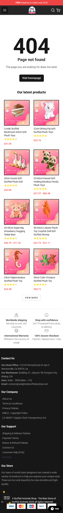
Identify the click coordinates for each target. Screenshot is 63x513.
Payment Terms (10, 438)
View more (31, 298)
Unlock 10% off (7, 498)
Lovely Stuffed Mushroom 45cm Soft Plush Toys (15, 132)
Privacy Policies (10, 408)
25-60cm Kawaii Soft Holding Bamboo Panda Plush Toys (46, 181)
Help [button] (57, 509)
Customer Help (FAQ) (13, 452)
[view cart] (58, 10)
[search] (53, 10)
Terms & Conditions (12, 403)
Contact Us (8, 447)
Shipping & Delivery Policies (16, 433)
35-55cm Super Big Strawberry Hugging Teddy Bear (14, 231)
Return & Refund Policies (15, 442)
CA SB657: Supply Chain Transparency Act (24, 417)
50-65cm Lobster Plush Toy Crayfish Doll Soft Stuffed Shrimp (46, 231)
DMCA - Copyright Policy (15, 413)
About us (7, 398)
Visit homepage (31, 78)
